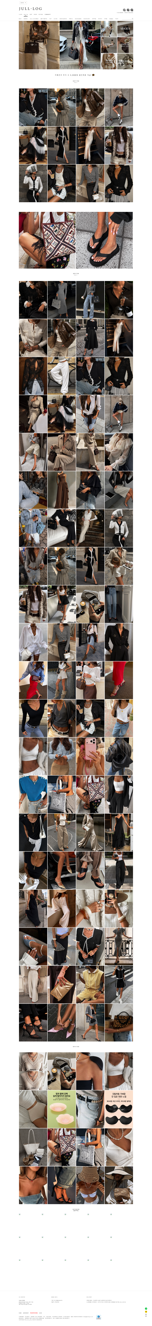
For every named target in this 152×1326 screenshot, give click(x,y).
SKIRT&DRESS (63, 18)
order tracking (128, 12)
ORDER (35, 14)
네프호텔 (94, 18)
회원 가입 (26, 14)
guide (40, 1313)
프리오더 (100, 18)
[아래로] (146, 1316)
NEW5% (26, 18)
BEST (20, 18)
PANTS (71, 18)
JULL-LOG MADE (34, 18)
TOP (50, 18)
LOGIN (20, 14)
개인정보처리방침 (34, 1313)
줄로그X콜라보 (44, 18)
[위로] (146, 1314)
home (20, 1313)
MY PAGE (41, 14)
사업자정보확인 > (66, 1318)
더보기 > (76, 82)
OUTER (55, 18)
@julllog (76, 1210)
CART (31, 14)
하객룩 (105, 18)
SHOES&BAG (78, 18)
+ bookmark (120, 12)
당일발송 (111, 18)
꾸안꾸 (116, 18)
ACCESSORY (87, 18)
